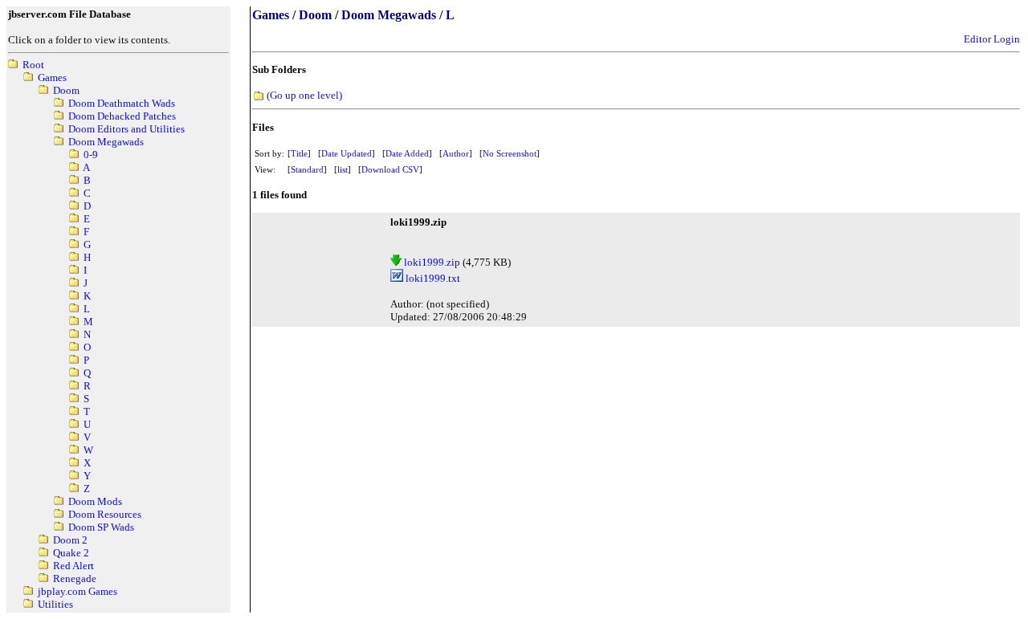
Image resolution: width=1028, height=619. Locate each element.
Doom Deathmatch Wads (121, 103)
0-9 (91, 155)
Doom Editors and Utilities (126, 129)
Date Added (407, 153)
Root (33, 65)
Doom (66, 90)
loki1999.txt (431, 278)
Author (456, 153)
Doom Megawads (106, 142)
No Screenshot (509, 153)
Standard (307, 169)
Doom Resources (104, 514)
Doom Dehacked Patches (122, 116)
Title (299, 153)
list (342, 169)
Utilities (55, 604)
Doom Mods (95, 501)
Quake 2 (71, 553)
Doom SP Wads (101, 527)
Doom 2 (70, 540)
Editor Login (992, 39)
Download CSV (390, 169)
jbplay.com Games (77, 591)
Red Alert (73, 566)
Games (52, 77)
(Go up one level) (304, 95)
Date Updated (346, 153)
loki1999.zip (431, 262)
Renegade (74, 578)
